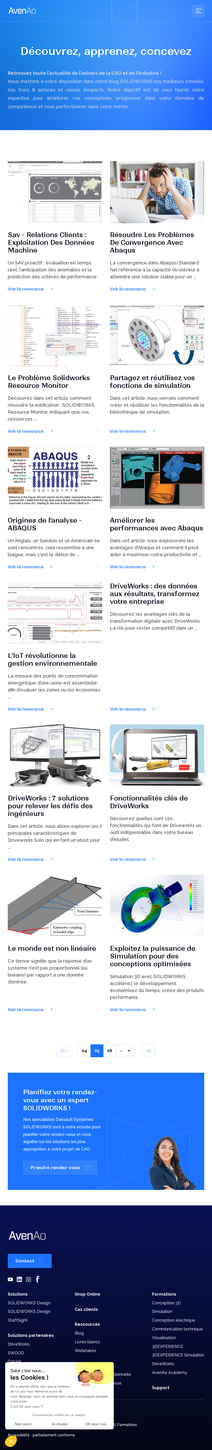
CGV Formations (122, 1425)
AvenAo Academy (169, 1372)
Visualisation (164, 1337)
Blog (79, 1333)
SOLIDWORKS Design (29, 1303)
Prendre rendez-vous (55, 1167)
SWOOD (16, 1353)
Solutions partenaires (31, 1335)
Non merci (23, 1424)
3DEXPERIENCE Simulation (178, 1355)
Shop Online (87, 1294)
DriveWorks (19, 1344)
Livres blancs (87, 1341)
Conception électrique (173, 1320)
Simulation (162, 1311)
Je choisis (59, 1424)
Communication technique (177, 1329)
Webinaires (85, 1350)
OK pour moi (95, 1424)
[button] (11, 1441)
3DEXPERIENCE (167, 1346)
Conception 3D (166, 1303)
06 (109, 1050)
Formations (164, 1294)
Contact (25, 1260)
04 (84, 1050)
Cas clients (86, 1309)
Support (160, 1387)
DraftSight (18, 1320)
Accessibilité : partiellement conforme (41, 1435)
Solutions (18, 1294)
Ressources (87, 1324)
